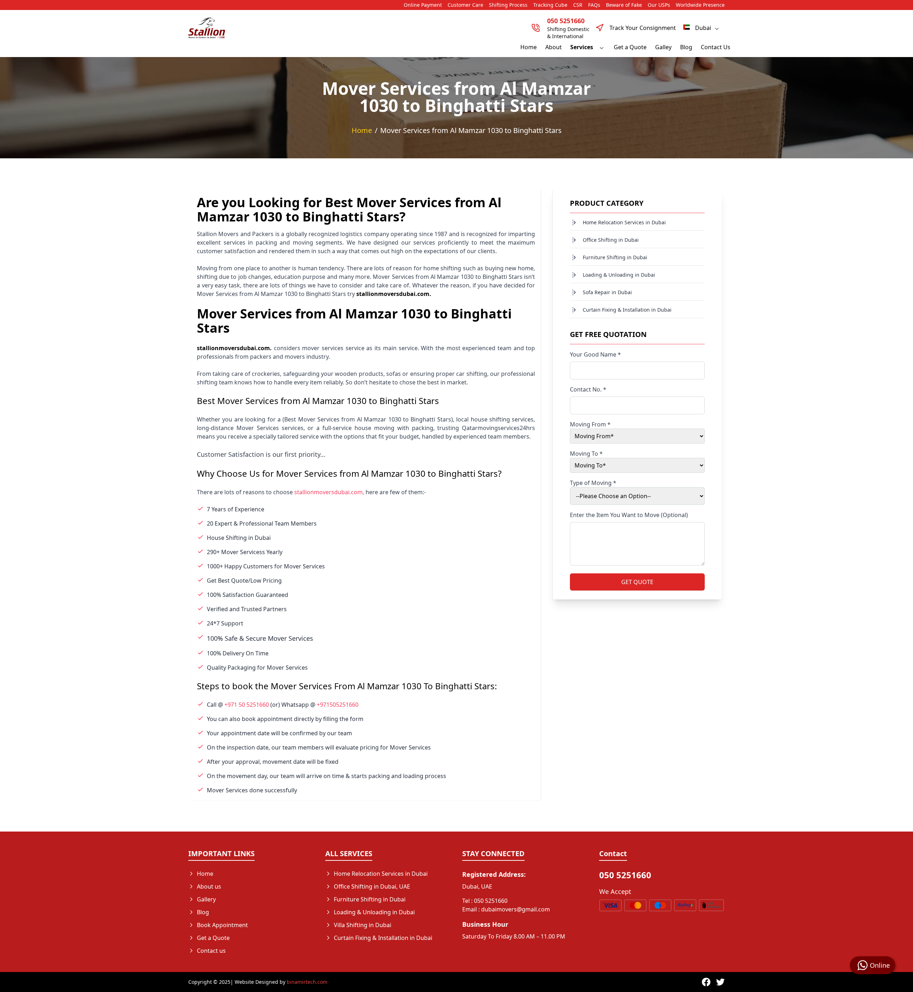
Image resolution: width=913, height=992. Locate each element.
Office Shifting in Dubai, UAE (372, 886)
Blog (686, 47)
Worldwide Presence (700, 4)
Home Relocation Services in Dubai (624, 222)
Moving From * (590, 424)
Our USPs (659, 4)
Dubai (703, 28)
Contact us (211, 951)
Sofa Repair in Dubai (607, 292)
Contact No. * (588, 389)
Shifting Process (508, 4)
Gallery (206, 899)
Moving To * (586, 453)
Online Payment (423, 4)
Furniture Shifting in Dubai (615, 257)
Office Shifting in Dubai (611, 239)
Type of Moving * (593, 483)
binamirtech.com (307, 981)
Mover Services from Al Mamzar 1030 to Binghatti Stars (471, 130)
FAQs (594, 4)
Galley (663, 47)
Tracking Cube (550, 4)
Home (528, 47)
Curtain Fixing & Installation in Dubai (627, 309)
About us (209, 886)
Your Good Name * (595, 354)
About (553, 47)
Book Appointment (222, 925)
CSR (577, 4)
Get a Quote (630, 47)
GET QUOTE (637, 582)
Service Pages (352, 951)
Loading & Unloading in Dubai (619, 274)
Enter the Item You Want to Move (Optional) (629, 515)
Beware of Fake (624, 4)
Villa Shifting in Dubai (362, 925)
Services (581, 47)
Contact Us (715, 47)
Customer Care (465, 4)
